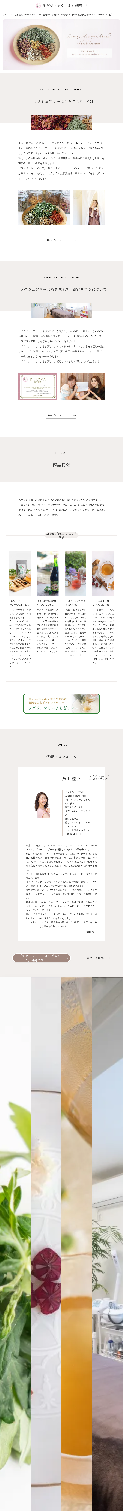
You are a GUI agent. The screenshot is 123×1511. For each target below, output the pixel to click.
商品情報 (84, 14)
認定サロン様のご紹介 (72, 14)
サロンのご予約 (104, 14)
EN (117, 15)
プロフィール (93, 14)
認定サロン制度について (53, 14)
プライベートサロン (35, 14)
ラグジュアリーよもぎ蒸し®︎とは (15, 14)
